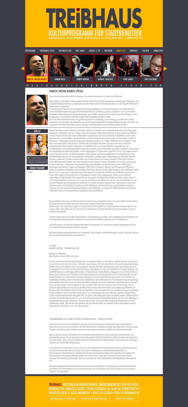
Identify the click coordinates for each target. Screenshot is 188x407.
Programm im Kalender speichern (94, 398)
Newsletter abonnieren (125, 398)
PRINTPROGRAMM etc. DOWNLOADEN (63, 398)
